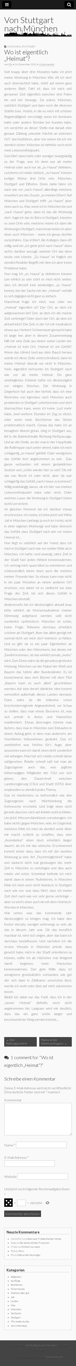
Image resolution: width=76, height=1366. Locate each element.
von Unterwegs (19, 1325)
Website (10, 1176)
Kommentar (13, 1100)
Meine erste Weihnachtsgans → (54, 1041)
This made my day (20, 1321)
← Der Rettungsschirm (16, 1041)
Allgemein (16, 1276)
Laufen (14, 1301)
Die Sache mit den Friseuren (34, 1242)
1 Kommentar (46, 64)
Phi (10, 64)
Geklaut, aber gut (20, 1293)
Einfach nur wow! (31, 1246)
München (14, 46)
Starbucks (16, 1313)
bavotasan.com (54, 1357)
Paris (21, 1251)
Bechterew (16, 1284)
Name (9, 1145)
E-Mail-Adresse (16, 1157)
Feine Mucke (18, 1289)
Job (12, 1297)
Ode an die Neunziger (29, 1255)
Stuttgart (28, 46)
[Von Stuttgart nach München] (38, 31)
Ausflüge (15, 1280)
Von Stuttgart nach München (31, 24)
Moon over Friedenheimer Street (43, 1238)
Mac (13, 1305)
